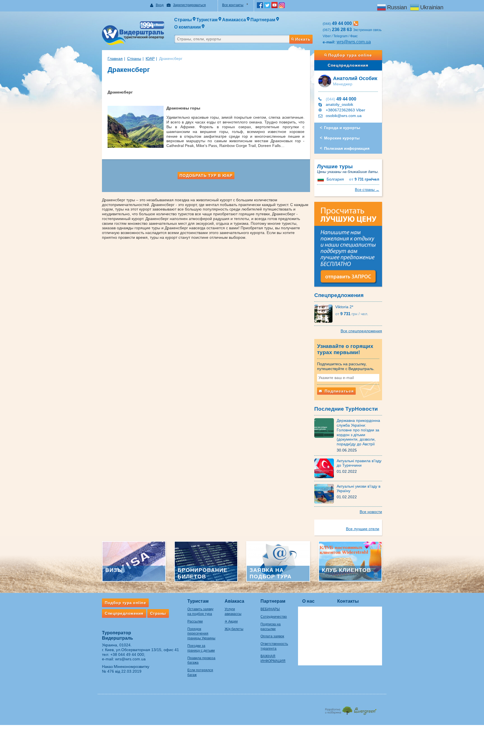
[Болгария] (321, 179)
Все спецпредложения (361, 331)
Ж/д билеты (234, 629)
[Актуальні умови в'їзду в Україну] (325, 493)
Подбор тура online (350, 55)
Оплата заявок (272, 636)
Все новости (371, 511)
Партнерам (272, 601)
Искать (303, 39)
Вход (160, 5)
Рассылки (195, 621)
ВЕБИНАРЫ (270, 609)
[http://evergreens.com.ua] (350, 708)
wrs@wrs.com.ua (354, 41)
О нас (308, 601)
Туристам (198, 601)
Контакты (348, 601)
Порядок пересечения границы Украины (201, 633)
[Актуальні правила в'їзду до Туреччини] (325, 468)
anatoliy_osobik (339, 104)
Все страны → (367, 190)
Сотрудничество (273, 617)
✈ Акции (231, 621)
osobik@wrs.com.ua (344, 115)
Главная (115, 58)
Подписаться (338, 391)
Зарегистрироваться (189, 5)
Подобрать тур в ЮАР (206, 175)
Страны (134, 58)
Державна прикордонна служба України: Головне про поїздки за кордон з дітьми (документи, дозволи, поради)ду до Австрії (358, 432)
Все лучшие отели (362, 529)
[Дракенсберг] (137, 127)
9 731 (364, 179)
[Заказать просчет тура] (348, 246)
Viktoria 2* (344, 307)
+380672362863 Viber (345, 110)
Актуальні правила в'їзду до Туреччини (359, 463)
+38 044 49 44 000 (127, 654)
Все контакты (232, 5)
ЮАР (150, 58)
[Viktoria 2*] (324, 313)
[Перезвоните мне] (355, 23)
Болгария (335, 179)
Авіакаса (234, 601)
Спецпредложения (348, 65)
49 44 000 (341, 99)
